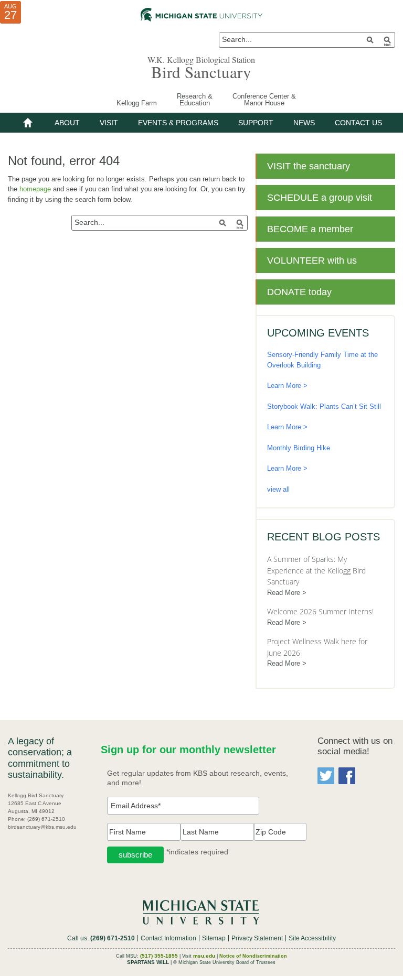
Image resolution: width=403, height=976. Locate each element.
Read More (283, 593)
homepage (35, 189)
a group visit (319, 197)
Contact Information (168, 938)
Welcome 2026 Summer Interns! (320, 611)
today (299, 292)
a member (310, 229)
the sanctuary (308, 166)
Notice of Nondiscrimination (253, 956)
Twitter (325, 775)
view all (278, 489)
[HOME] (28, 123)
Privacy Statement (257, 938)
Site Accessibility (312, 938)
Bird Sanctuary (201, 72)
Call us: (101, 938)
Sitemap (214, 938)
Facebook (346, 775)
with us (312, 260)
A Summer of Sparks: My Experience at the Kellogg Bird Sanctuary (316, 570)
